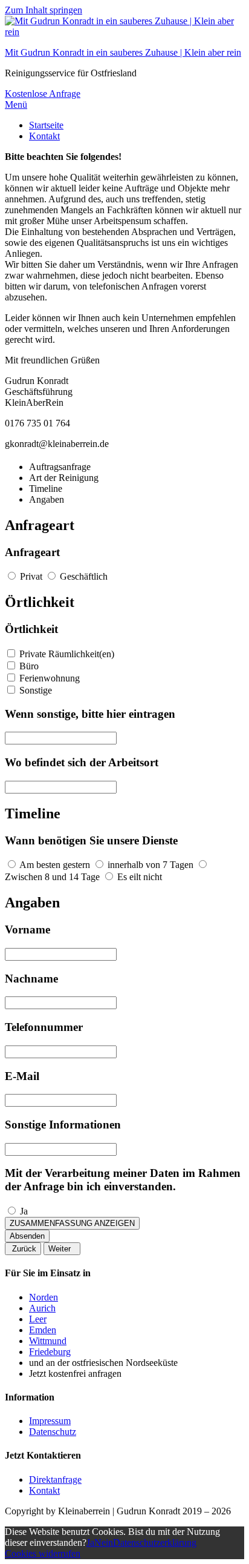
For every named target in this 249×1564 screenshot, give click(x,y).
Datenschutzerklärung (154, 1542)
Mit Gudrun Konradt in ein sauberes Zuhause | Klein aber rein (123, 52)
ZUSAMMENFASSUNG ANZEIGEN (72, 1223)
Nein (103, 1542)
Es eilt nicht (139, 877)
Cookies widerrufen (42, 1553)
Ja (24, 1211)
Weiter (62, 1248)
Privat (31, 576)
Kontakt (44, 136)
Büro (29, 666)
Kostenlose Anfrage (42, 93)
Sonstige (35, 690)
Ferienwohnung (49, 678)
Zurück (23, 1248)
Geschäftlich (84, 576)
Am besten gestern (54, 865)
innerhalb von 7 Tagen (150, 865)
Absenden (27, 1236)
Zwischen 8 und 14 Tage (52, 877)
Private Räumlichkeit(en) (66, 654)
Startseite (46, 125)
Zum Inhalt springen (43, 10)
